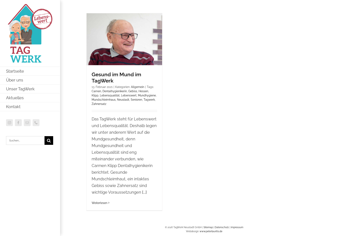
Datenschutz (222, 227)
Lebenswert (129, 95)
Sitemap (208, 227)
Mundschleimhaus (104, 99)
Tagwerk (149, 99)
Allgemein (137, 87)
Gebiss (132, 91)
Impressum (237, 227)
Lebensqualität (110, 95)
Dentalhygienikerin (115, 91)
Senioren (136, 99)
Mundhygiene (147, 95)
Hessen (143, 91)
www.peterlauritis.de (211, 231)
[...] (144, 192)
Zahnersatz (99, 103)
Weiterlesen (99, 203)
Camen (96, 91)
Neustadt (123, 99)
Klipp (95, 95)
